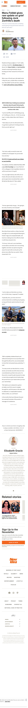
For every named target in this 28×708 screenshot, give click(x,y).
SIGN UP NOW (13, 482)
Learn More (7, 701)
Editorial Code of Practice (13, 547)
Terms (20, 540)
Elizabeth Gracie (10, 31)
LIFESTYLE (19, 520)
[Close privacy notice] (26, 700)
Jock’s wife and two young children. (13, 85)
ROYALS (25, 6)
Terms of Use (4, 486)
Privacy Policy (20, 485)
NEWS (21, 513)
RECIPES (9, 517)
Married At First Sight (15, 6)
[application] (13, 43)
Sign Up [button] (20, 2)
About (6, 540)
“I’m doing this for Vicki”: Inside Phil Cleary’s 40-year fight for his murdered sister (9, 456)
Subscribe (8, 544)
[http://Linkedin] (13, 430)
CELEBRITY (14, 513)
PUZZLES (13, 524)
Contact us (18, 544)
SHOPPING (17, 517)
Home (3, 10)
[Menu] (2, 2)
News (8, 10)
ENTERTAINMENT (9, 520)
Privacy (13, 540)
